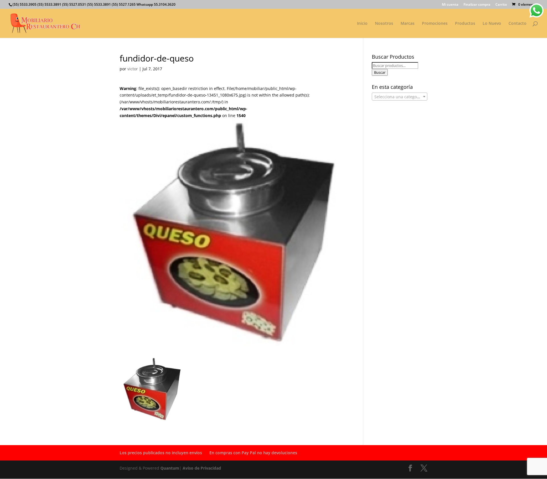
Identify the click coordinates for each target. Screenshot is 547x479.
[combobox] (399, 97)
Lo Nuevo (492, 23)
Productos (465, 23)
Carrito (501, 5)
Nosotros (384, 23)
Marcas (408, 23)
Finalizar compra (477, 5)
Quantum (169, 468)
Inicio (362, 23)
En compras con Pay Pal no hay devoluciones (253, 452)
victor (132, 68)
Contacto (517, 23)
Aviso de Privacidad (202, 468)
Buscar (379, 72)
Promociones (435, 23)
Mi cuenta (450, 5)
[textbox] (399, 97)
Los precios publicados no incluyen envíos (161, 452)
